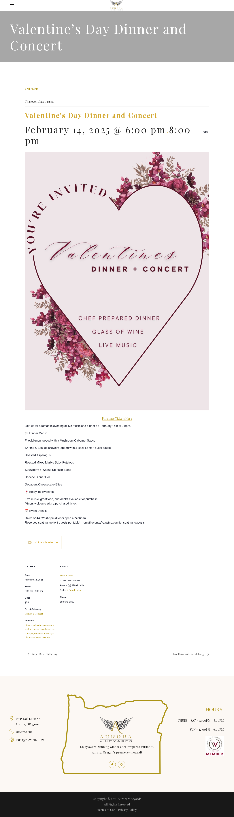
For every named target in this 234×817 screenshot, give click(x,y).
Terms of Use (106, 810)
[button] (222, 5)
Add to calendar (43, 542)
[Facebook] (112, 764)
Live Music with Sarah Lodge (189, 654)
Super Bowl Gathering (44, 654)
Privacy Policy (127, 810)
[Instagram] (121, 764)
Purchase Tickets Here (117, 418)
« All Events (31, 89)
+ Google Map (74, 590)
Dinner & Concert (34, 613)
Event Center (66, 575)
